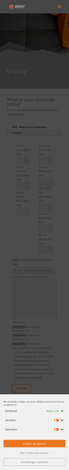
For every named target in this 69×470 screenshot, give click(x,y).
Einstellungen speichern (34, 462)
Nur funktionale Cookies (34, 452)
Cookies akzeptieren (34, 443)
